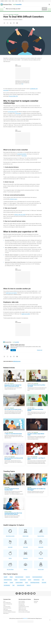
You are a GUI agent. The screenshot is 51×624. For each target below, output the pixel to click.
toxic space (24, 155)
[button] (49, 4)
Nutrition (10, 558)
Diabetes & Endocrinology (8, 579)
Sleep (13, 585)
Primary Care (41, 558)
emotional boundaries (21, 154)
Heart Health (10, 547)
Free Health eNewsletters (7, 610)
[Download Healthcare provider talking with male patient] (37, 479)
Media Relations (6, 613)
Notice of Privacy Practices (23, 610)
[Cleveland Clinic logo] (6, 4)
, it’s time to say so (13, 199)
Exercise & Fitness (41, 536)
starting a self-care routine (19, 214)
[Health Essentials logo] (17, 4)
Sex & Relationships (7, 585)
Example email (39, 350)
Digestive (15, 579)
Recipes (26, 582)
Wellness (25, 569)
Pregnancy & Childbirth (8, 511)
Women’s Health (7, 487)
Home (4, 601)
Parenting (11, 582)
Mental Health (16, 14)
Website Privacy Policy (22, 609)
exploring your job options (11, 292)
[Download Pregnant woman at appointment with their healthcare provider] (14, 504)
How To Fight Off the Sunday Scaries (13, 409)
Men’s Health (29, 487)
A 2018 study (18, 113)
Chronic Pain (12, 383)
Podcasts (35, 602)
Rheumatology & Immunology (35, 582)
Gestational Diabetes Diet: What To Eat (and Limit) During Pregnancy (13, 513)
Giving (4, 605)
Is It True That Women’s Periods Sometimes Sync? (12, 489)
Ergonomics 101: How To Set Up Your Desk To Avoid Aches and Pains (13, 385)
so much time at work (12, 111)
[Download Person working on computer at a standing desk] (37, 400)
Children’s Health (25, 536)
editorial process (16, 361)
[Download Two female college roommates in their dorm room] (14, 479)
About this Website (22, 602)
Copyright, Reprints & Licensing (24, 606)
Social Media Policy (22, 605)
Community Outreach (6, 606)
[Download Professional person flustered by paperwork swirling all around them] (37, 449)
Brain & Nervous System (10, 536)
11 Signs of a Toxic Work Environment (13, 433)
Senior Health (44, 582)
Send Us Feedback (22, 601)
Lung (43, 579)
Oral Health (5, 582)
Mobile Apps (36, 601)
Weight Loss (28, 585)
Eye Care (29, 579)
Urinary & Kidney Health (20, 585)
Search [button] (44, 8)
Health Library (5, 609)
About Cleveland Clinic (7, 602)
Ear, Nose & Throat (23, 579)
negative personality (25, 313)
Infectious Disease (36, 579)
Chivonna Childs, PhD (13, 96)
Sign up (13, 350)
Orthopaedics (25, 558)
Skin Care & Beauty (10, 569)
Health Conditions (11, 14)
